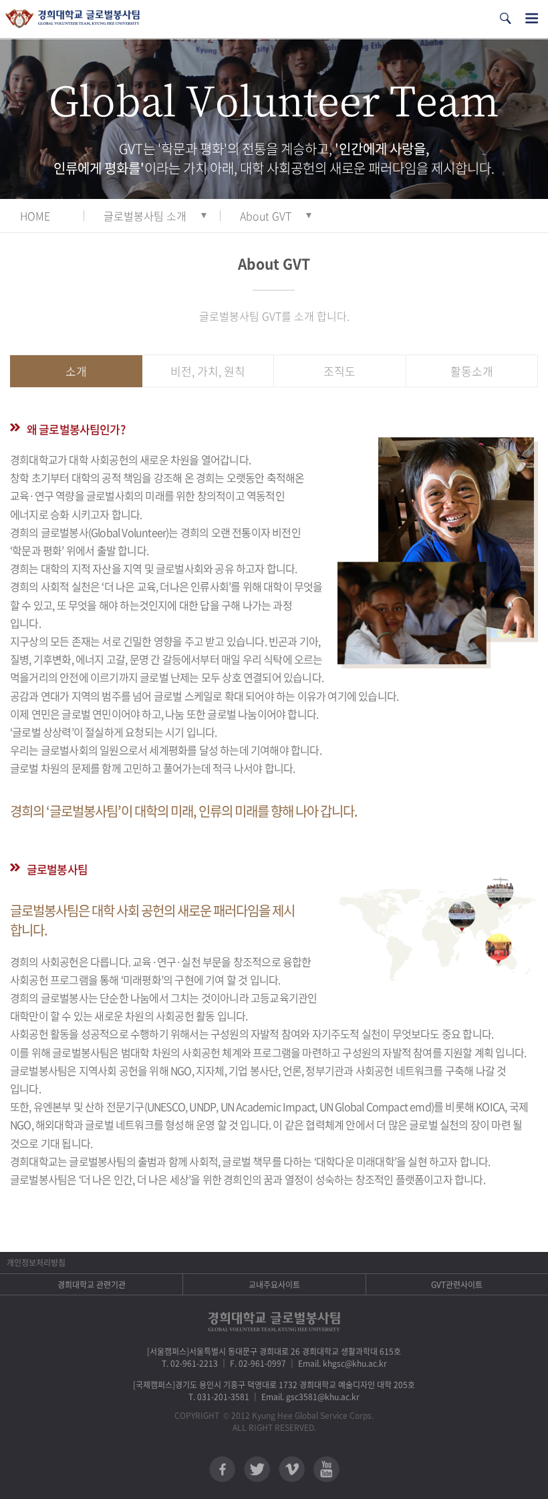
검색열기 (505, 18)
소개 (76, 371)
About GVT (265, 216)
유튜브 (326, 1469)
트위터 (257, 1469)
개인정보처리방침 (36, 1263)
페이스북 (222, 1469)
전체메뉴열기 (531, 18)
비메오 (292, 1469)
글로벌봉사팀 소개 (145, 216)
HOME (35, 216)
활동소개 (471, 371)
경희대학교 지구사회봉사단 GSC (72, 19)
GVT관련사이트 (457, 1285)
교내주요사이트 (274, 1285)
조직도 (339, 371)
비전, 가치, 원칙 (207, 371)
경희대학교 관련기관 (91, 1285)
